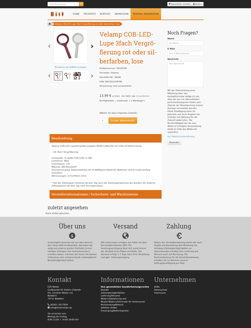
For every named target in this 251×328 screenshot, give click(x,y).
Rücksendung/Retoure (112, 304)
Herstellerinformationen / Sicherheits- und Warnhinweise (95, 194)
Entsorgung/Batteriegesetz (115, 310)
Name (170, 38)
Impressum (121, 13)
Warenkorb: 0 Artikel (180, 4)
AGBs (157, 287)
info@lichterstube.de (61, 307)
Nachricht (173, 59)
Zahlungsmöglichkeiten (113, 293)
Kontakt (105, 13)
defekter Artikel (109, 307)
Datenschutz (160, 290)
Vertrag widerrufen (146, 14)
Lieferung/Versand (110, 295)
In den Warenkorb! (123, 120)
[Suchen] (81, 4)
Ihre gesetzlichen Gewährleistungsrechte (125, 287)
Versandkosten (143, 96)
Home (76, 13)
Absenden (174, 142)
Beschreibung (62, 138)
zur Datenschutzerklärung (180, 136)
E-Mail (171, 49)
